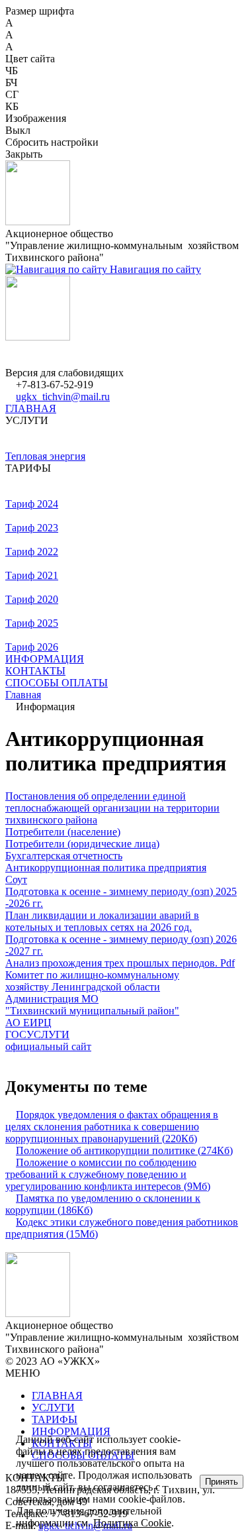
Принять (221, 1482)
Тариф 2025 (31, 623)
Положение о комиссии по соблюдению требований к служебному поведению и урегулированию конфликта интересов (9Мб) (107, 1174)
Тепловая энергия (45, 456)
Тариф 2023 (31, 527)
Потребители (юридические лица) (82, 843)
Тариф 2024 (31, 503)
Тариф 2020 (31, 599)
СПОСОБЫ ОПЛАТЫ (56, 682)
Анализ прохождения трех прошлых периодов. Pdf (120, 963)
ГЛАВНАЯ (30, 408)
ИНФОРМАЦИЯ (44, 658)
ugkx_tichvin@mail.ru (63, 396)
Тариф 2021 (31, 575)
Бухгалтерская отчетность (63, 855)
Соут (16, 879)
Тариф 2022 (31, 551)
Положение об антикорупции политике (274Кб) (124, 1150)
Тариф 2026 (31, 647)
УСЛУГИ (53, 1407)
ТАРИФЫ (54, 1419)
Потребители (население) (62, 831)
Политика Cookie (132, 1522)
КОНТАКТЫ (35, 670)
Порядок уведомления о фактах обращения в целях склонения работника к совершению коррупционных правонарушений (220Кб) (111, 1126)
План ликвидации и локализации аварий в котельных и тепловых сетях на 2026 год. (102, 921)
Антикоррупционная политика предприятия (105, 867)
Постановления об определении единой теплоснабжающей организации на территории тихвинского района (112, 807)
